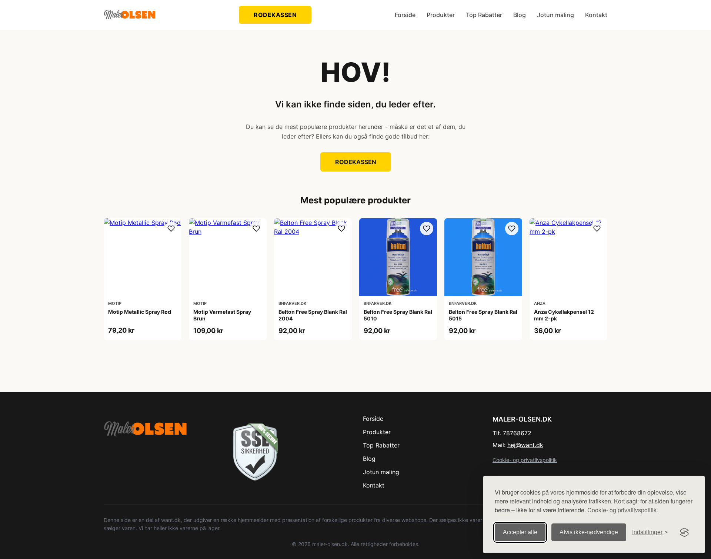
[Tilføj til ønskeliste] (171, 228)
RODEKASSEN (275, 15)
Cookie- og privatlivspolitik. (622, 510)
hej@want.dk (525, 445)
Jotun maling (555, 15)
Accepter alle (520, 532)
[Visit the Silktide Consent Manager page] (684, 532)
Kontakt (596, 15)
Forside (405, 15)
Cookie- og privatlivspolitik (525, 460)
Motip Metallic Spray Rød (139, 312)
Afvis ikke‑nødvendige (589, 532)
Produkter (441, 15)
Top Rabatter (484, 15)
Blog (519, 15)
